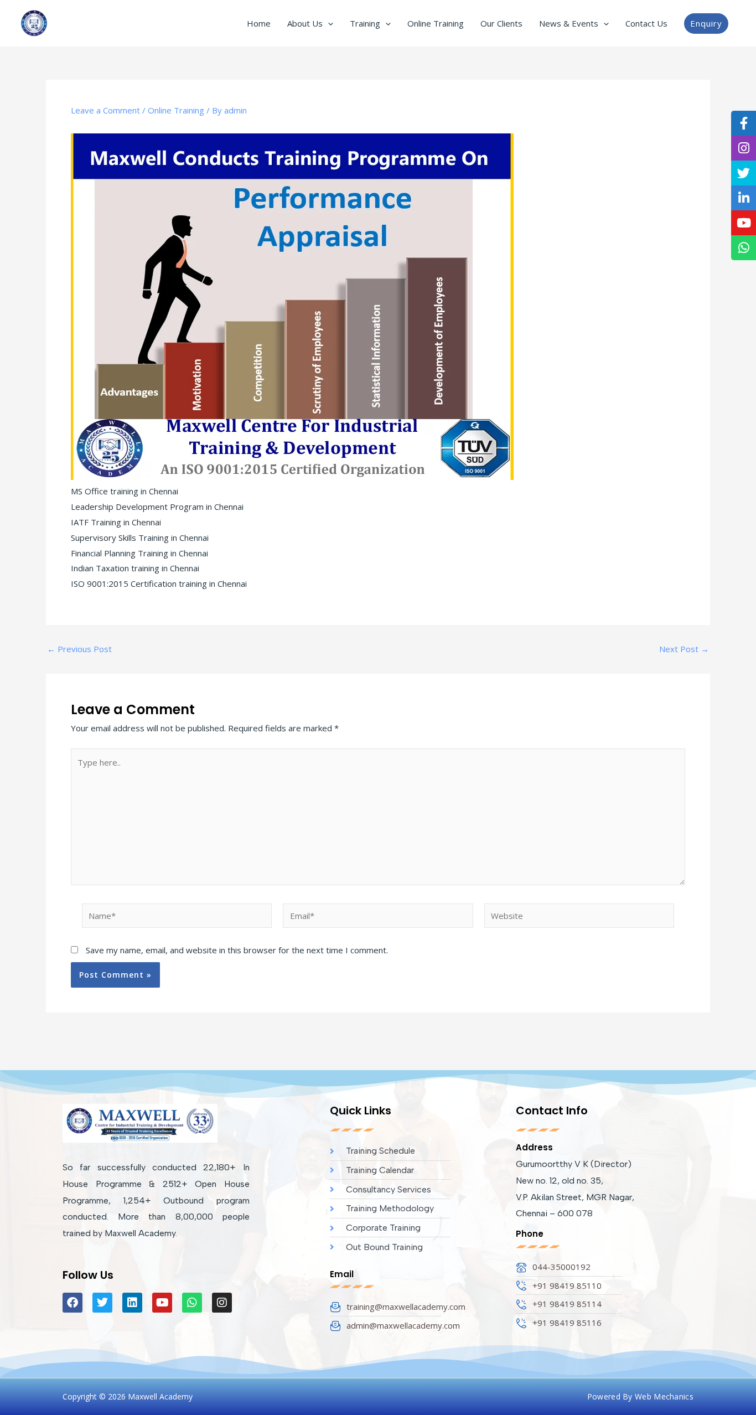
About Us (305, 23)
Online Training (435, 23)
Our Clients (501, 23)
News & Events (568, 23)
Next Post (684, 649)
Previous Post (79, 649)
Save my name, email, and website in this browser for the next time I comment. (237, 950)
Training (365, 23)
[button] (328, 23)
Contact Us (646, 23)
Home (259, 23)
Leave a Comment (105, 110)
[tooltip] (743, 123)
